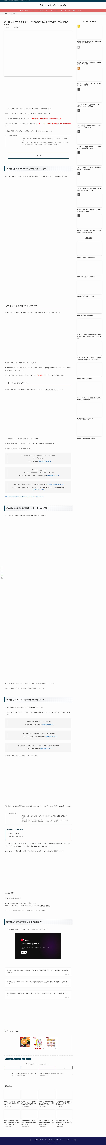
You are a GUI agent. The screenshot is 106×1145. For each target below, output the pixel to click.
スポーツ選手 (17, 1059)
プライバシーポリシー (61, 1139)
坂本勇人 (28, 1059)
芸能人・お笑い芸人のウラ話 (53, 5)
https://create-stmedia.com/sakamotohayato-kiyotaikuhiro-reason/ (24, 497)
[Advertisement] (38, 93)
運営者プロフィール (41, 1139)
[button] (12, 1067)
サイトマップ (71, 1139)
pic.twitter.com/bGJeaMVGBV (55, 484)
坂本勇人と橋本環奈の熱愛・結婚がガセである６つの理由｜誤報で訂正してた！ (44, 816)
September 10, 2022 (45, 461)
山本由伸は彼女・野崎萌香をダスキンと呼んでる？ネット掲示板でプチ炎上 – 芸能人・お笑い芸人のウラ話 (37, 994)
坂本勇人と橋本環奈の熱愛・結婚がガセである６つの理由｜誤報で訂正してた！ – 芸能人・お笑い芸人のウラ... (37, 971)
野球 (23, 1059)
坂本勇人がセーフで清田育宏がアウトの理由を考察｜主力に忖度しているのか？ (44, 139)
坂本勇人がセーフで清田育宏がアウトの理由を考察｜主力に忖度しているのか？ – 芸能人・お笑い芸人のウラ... (37, 982)
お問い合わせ (51, 1139)
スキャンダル (9, 1059)
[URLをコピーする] (64, 1067)
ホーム (33, 1139)
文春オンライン (20, 176)
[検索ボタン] (85, 10)
